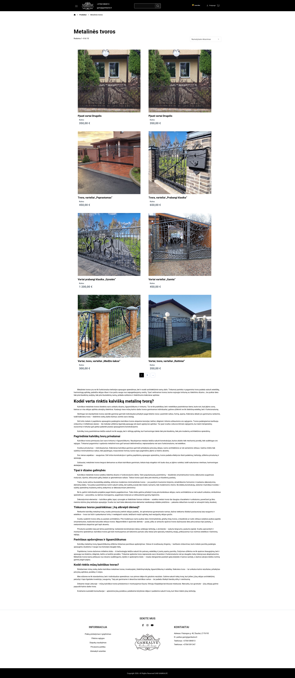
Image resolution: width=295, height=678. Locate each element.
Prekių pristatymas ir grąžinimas (98, 634)
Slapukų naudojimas (98, 643)
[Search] (158, 6)
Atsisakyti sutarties (98, 651)
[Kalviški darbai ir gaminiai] (87, 5)
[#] (143, 625)
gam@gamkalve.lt (189, 637)
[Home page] (75, 15)
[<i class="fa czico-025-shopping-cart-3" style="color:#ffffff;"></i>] (218, 5)
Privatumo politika (98, 647)
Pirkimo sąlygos (98, 638)
